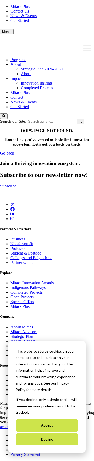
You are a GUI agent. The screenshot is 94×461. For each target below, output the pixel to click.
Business (17, 239)
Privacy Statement (25, 454)
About (15, 64)
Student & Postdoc (25, 253)
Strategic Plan (21, 336)
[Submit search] (80, 121)
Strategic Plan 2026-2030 (42, 69)
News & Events (23, 16)
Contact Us (19, 11)
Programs (18, 59)
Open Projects (22, 297)
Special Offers (22, 301)
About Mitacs (21, 327)
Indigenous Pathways (28, 287)
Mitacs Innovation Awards (32, 283)
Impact (16, 78)
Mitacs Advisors (23, 331)
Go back (7, 153)
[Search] (4, 116)
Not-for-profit (21, 243)
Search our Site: (13, 121)
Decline (47, 439)
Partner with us (22, 262)
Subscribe (8, 186)
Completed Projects (37, 88)
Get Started (19, 20)
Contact (16, 97)
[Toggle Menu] (87, 48)
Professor (18, 248)
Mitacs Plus (20, 6)
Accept (47, 425)
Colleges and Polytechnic (31, 258)
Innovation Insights (36, 83)
